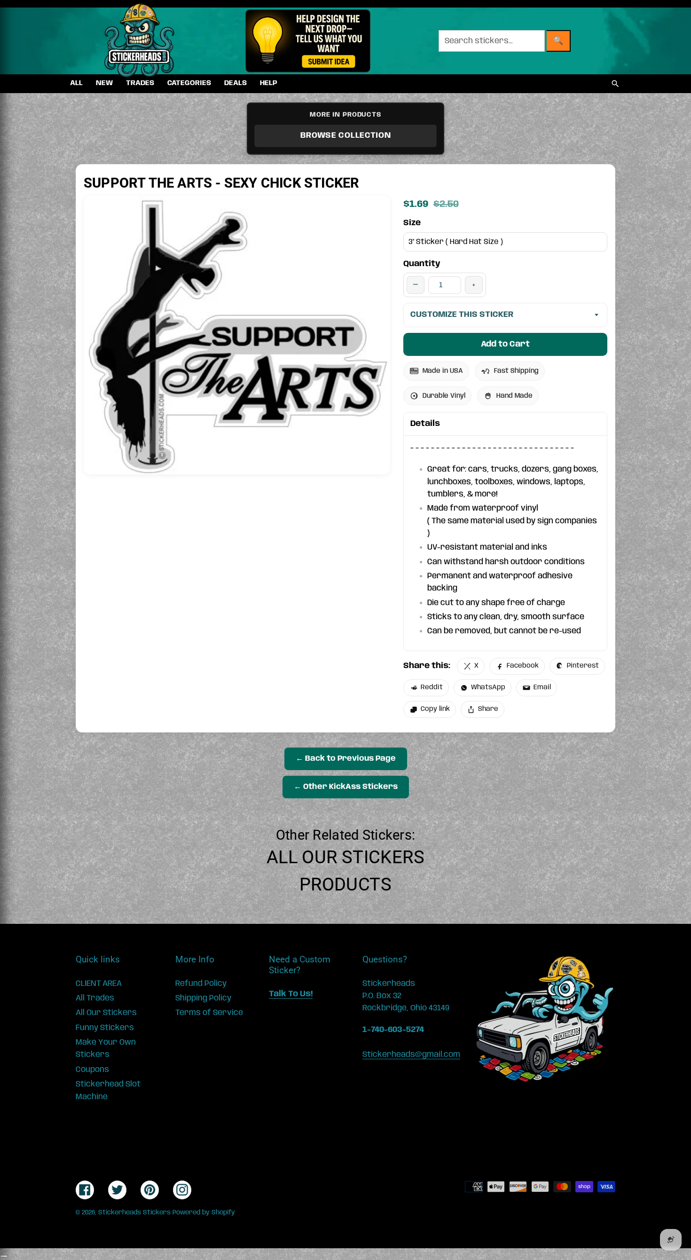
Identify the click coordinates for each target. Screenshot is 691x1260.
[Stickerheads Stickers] (139, 41)
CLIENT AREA (99, 983)
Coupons (92, 1069)
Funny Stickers (105, 1028)
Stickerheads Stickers (134, 1212)
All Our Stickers (345, 857)
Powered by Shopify (204, 1212)
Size (412, 223)
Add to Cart (505, 344)
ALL (76, 83)
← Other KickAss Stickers (346, 787)
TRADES (140, 83)
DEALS (235, 83)
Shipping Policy (203, 998)
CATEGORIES (189, 83)
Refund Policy (201, 983)
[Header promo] (307, 41)
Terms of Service (209, 1012)
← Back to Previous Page (346, 759)
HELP (268, 83)
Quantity (421, 264)
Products (345, 884)
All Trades (95, 998)
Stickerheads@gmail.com (411, 1054)
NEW (104, 83)
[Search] (615, 83)
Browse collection (345, 135)
